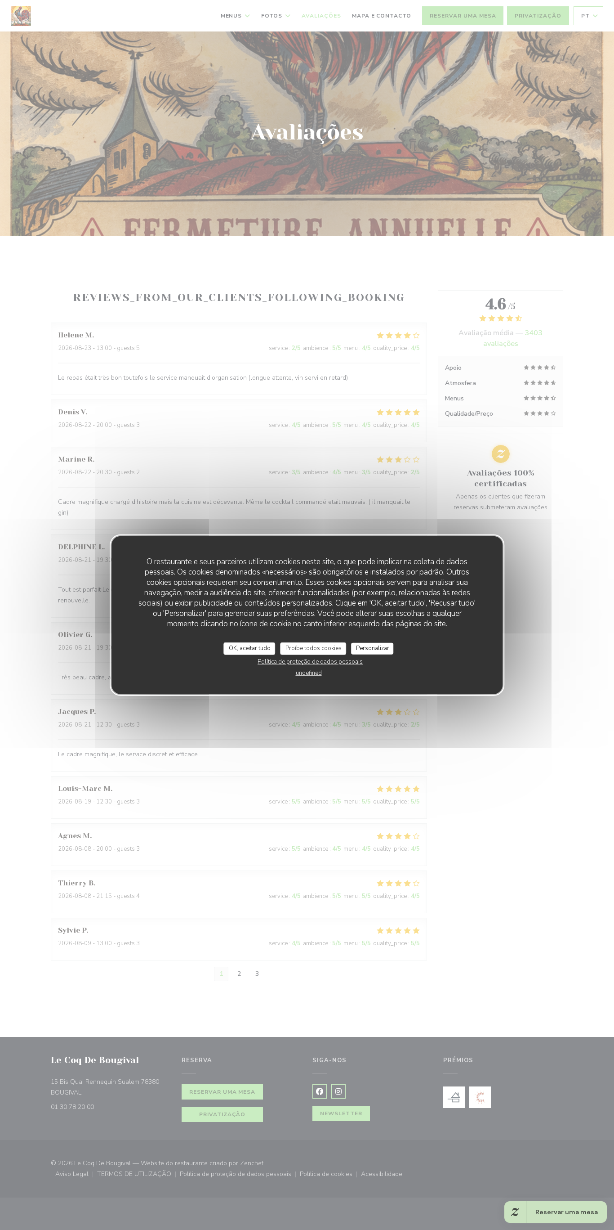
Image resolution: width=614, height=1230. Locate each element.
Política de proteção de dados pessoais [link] (310, 661)
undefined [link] (309, 673)
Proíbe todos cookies (313, 648)
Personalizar (372, 648)
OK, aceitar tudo (250, 648)
